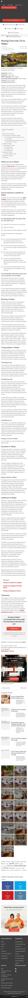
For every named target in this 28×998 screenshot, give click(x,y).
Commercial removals (20, 944)
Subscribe (10, 5)
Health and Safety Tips (7, 782)
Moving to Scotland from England (12, 582)
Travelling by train (9, 148)
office (17, 868)
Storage (17, 963)
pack (20, 868)
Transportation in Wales (9, 145)
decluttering (23, 861)
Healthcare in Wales (8, 155)
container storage (15, 861)
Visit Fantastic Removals (9, 7)
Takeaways (5, 157)
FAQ (2, 948)
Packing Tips (20, 24)
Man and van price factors (7, 983)
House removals (19, 941)
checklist (8, 861)
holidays (21, 863)
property (3, 870)
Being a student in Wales (10, 153)
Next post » (24, 688)
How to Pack (7, 794)
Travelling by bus (9, 147)
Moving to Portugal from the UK (12, 591)
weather (24, 870)
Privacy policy (4, 956)
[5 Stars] (22, 647)
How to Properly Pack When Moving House (17, 697)
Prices (2, 946)
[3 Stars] (12, 647)
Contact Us (14, 628)
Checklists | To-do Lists (20, 771)
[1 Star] (3, 647)
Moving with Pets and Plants (20, 817)
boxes (3, 861)
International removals (20, 948)
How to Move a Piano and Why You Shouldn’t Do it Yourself (18, 753)
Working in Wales (7, 143)
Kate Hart (4, 46)
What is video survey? (6, 987)
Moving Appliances (7, 805)
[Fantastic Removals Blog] (7, 2)
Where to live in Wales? (8, 133)
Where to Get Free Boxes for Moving (18, 710)
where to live (10, 166)
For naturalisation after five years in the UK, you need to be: (14, 138)
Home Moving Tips (10, 24)
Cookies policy (4, 958)
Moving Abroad (14, 32)
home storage (3, 866)
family (3, 863)
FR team (7, 863)
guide (11, 863)
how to (10, 866)
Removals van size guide (6, 985)
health (16, 863)
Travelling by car (9, 150)
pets (23, 868)
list (2, 868)
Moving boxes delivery (20, 951)
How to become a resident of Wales (11, 135)
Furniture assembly (19, 958)
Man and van (18, 946)
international (5, 651)
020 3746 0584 (13, 17)
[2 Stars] (7, 647)
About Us (3, 944)
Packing (20, 828)
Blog (2, 968)
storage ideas (17, 870)
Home (3, 5)
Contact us (3, 951)
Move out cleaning (19, 960)
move (12, 651)
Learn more (14, 930)
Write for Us (18, 5)
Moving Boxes (20, 805)
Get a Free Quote (13, 20)
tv (21, 870)
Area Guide (20, 28)
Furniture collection (19, 956)
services (11, 870)
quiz (8, 870)
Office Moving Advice (14, 36)
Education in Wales (7, 152)
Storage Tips (10, 28)
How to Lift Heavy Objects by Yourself (18, 739)
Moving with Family (7, 817)
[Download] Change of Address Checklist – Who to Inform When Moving (18, 724)
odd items (12, 868)
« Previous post (5, 688)
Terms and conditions (6, 953)
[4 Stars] (17, 647)
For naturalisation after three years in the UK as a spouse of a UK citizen (15, 141)
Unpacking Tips (7, 851)
